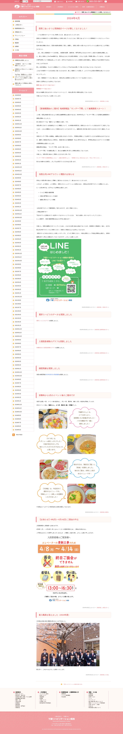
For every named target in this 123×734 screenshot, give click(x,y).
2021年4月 (18, 314)
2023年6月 (18, 232)
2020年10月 (18, 336)
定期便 (41, 698)
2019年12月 (18, 372)
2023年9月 (18, 221)
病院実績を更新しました (49, 368)
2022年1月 (18, 293)
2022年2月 (18, 289)
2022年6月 (18, 275)
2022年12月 (18, 253)
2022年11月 (18, 257)
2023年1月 (18, 250)
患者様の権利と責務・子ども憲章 (23, 696)
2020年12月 (18, 329)
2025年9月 (18, 134)
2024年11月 (18, 170)
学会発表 (64, 696)
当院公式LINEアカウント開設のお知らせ (56, 174)
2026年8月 (18, 95)
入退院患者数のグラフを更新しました (55, 341)
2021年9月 (18, 300)
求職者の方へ (19, 32)
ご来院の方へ (105, 167)
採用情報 (91, 695)
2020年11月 (18, 332)
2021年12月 (18, 296)
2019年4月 (18, 390)
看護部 (17, 43)
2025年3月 (18, 156)
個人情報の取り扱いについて (96, 701)
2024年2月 (18, 203)
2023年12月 (18, 210)
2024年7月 (18, 185)
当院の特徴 (18, 701)
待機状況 (102, 7)
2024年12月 (18, 167)
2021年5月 (18, 311)
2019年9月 (18, 379)
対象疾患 (17, 707)
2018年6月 (18, 426)
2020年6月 (18, 350)
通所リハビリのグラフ (42, 320)
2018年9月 (18, 415)
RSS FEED (19, 434)
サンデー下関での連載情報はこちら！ (69, 158)
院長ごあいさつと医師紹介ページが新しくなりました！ (63, 28)
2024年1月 (18, 206)
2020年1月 (18, 368)
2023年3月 (18, 242)
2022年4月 (18, 282)
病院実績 (17, 704)
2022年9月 (18, 264)
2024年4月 (18, 196)
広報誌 (17, 39)
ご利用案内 (60, 7)
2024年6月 (18, 188)
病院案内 (48, 7)
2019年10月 (18, 375)
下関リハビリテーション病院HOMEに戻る (72, 684)
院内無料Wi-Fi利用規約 (45, 703)
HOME (78, 12)
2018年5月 (18, 429)
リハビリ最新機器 (66, 695)
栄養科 (106, 512)
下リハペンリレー (20, 35)
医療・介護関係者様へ (88, 7)
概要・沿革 (18, 700)
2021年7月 (18, 307)
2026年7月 (18, 98)
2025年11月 (18, 127)
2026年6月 (18, 102)
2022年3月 (18, 286)
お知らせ (91, 706)
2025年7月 (18, 142)
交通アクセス (92, 696)
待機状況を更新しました (22, 60)
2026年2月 (18, 116)
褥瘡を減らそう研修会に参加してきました (24, 84)
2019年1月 (18, 401)
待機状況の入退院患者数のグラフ (45, 347)
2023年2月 (18, 246)
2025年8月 (18, 138)
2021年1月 (18, 325)
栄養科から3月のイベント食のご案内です (57, 395)
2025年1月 (18, 163)
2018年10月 (18, 411)
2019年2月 (18, 397)
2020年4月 (18, 358)
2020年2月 (18, 365)
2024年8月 (18, 181)
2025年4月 (18, 152)
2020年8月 (18, 343)
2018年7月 (18, 422)
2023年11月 (18, 214)
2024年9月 (18, 178)
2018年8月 (18, 419)
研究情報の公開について (95, 707)
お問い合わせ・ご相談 (94, 704)
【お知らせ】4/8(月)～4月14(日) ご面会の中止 (59, 519)
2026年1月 (18, 120)
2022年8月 (18, 268)
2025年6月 (18, 145)
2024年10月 (18, 174)
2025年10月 (18, 131)
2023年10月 (18, 217)
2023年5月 (18, 235)
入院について (43, 700)
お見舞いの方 (43, 701)
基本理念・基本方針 (20, 695)
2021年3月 (18, 318)
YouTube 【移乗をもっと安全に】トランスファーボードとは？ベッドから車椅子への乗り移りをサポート (24, 77)
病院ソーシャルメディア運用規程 (97, 703)
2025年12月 (18, 124)
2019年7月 (18, 383)
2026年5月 (18, 106)
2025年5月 (18, 149)
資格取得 (64, 693)
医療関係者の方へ (104, 329)
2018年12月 (18, 404)
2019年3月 (18, 393)
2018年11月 (18, 408)
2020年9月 (18, 340)
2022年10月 (18, 260)
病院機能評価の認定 (20, 698)
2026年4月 (18, 109)
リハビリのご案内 (73, 7)
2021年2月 (18, 322)
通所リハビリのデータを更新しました (55, 314)
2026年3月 (18, 113)
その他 (106, 101)
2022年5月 (18, 278)
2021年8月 (18, 304)
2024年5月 (18, 192)
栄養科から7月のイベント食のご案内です (24, 70)
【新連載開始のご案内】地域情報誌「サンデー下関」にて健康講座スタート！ (72, 108)
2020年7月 (18, 347)
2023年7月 (18, 228)
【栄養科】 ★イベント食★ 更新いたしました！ (24, 64)
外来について (43, 695)
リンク (90, 698)
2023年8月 (18, 224)
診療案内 (17, 703)
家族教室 (42, 696)
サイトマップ (92, 700)
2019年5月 (18, 386)
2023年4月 (18, 239)
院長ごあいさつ (19, 693)
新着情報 (102, 101)
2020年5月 (18, 354)
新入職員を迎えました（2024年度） (54, 615)
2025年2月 (18, 160)
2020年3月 (18, 361)
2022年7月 (18, 271)
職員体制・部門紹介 (20, 706)
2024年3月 (18, 199)
